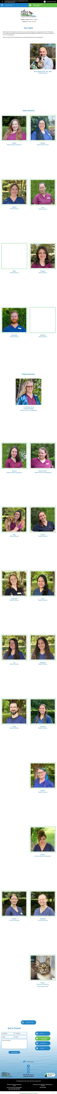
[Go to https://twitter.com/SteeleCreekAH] (28, 1069)
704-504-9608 (18, 1087)
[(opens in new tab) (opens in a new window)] (50, 1074)
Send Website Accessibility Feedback (29, 1093)
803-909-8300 (17, 1089)
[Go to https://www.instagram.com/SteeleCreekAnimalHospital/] (28, 1072)
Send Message (14, 1052)
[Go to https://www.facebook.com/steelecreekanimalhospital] (28, 1066)
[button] (43, 5)
